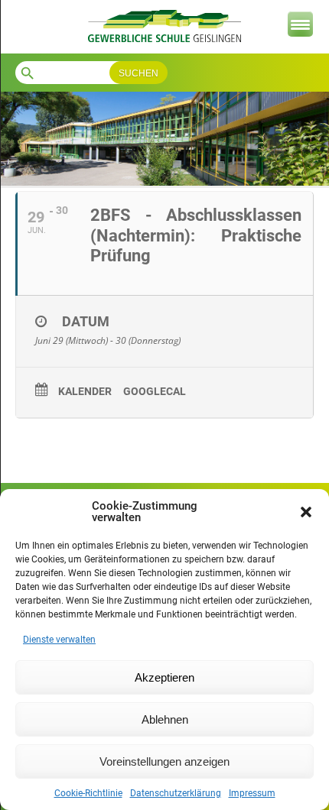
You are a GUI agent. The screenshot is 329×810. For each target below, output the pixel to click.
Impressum (252, 793)
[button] (306, 512)
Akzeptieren (164, 677)
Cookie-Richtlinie (88, 793)
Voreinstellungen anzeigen (164, 761)
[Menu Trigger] (300, 24)
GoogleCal (154, 391)
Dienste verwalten (59, 639)
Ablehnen (165, 719)
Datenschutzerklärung (175, 793)
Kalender (85, 391)
